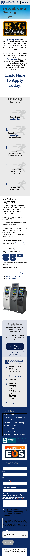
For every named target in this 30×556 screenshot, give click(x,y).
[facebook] (6, 403)
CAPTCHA (5, 530)
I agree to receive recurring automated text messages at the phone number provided (14, 513)
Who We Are (11, 278)
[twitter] (9, 403)
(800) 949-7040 (15, 376)
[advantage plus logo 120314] (10, 1)
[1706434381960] (15, 445)
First (3, 471)
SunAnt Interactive (15, 553)
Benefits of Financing (14, 276)
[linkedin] (13, 403)
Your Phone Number (12, 487)
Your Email (9, 481)
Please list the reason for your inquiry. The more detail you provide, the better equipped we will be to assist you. (13, 496)
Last (3, 477)
